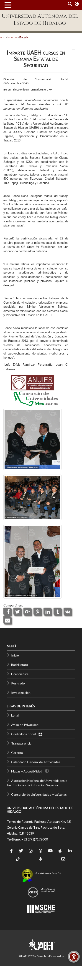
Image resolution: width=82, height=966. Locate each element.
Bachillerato (19, 665)
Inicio (15, 655)
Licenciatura (19, 674)
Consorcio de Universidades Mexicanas (39, 794)
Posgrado (18, 683)
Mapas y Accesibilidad (26, 771)
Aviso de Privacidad (24, 725)
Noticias (12, 37)
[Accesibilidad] (74, 957)
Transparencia (21, 743)
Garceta (17, 753)
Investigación (21, 692)
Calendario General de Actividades (35, 762)
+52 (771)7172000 (34, 839)
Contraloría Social (24, 734)
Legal (15, 715)
